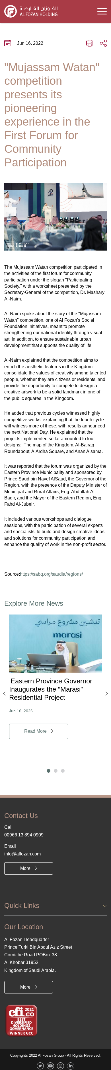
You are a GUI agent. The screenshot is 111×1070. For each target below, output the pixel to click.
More (25, 868)
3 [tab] (63, 771)
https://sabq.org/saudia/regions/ (51, 574)
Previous (4, 693)
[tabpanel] (55, 677)
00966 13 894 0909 (24, 834)
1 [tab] (48, 771)
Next (107, 693)
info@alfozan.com (22, 853)
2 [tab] (55, 771)
